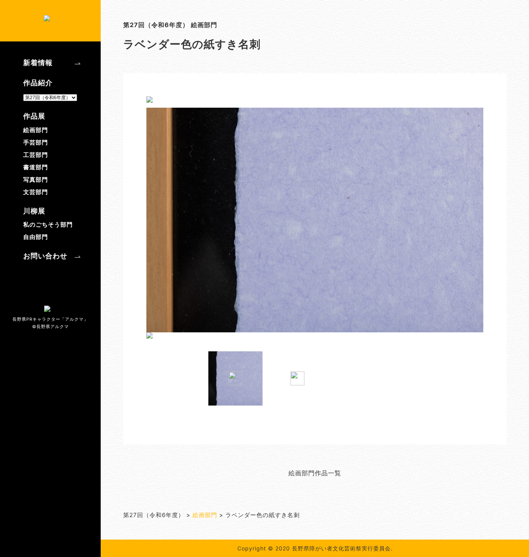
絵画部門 (35, 130)
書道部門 (35, 167)
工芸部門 (35, 154)
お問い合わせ (45, 256)
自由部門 (35, 237)
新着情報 (38, 62)
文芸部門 (35, 192)
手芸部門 (35, 142)
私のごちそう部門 (48, 224)
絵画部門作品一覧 (315, 473)
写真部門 (35, 179)
